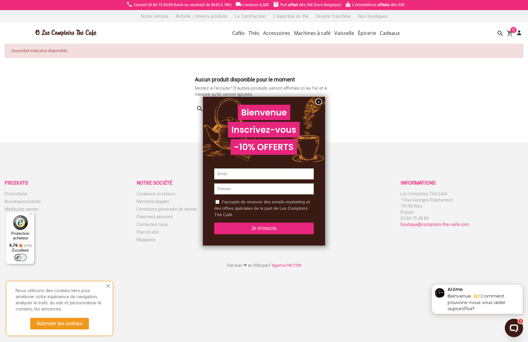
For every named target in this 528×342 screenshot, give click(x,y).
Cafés (238, 33)
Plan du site (148, 232)
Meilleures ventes (21, 209)
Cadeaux (390, 33)
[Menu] (31, 215)
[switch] (20, 257)
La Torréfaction (250, 16)
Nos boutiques (372, 16)
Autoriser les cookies (59, 323)
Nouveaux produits (23, 201)
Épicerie (367, 33)
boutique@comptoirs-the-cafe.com (435, 224)
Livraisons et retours (156, 193)
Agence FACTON (286, 265)
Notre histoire (154, 16)
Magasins (146, 239)
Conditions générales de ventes (167, 209)
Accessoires (276, 33)
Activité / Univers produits (201, 16)
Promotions (16, 193)
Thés (253, 33)
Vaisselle (344, 33)
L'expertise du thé (291, 16)
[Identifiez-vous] (519, 33)
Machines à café (312, 33)
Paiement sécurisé (155, 216)
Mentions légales (153, 201)
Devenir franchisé (333, 16)
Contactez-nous (152, 224)
